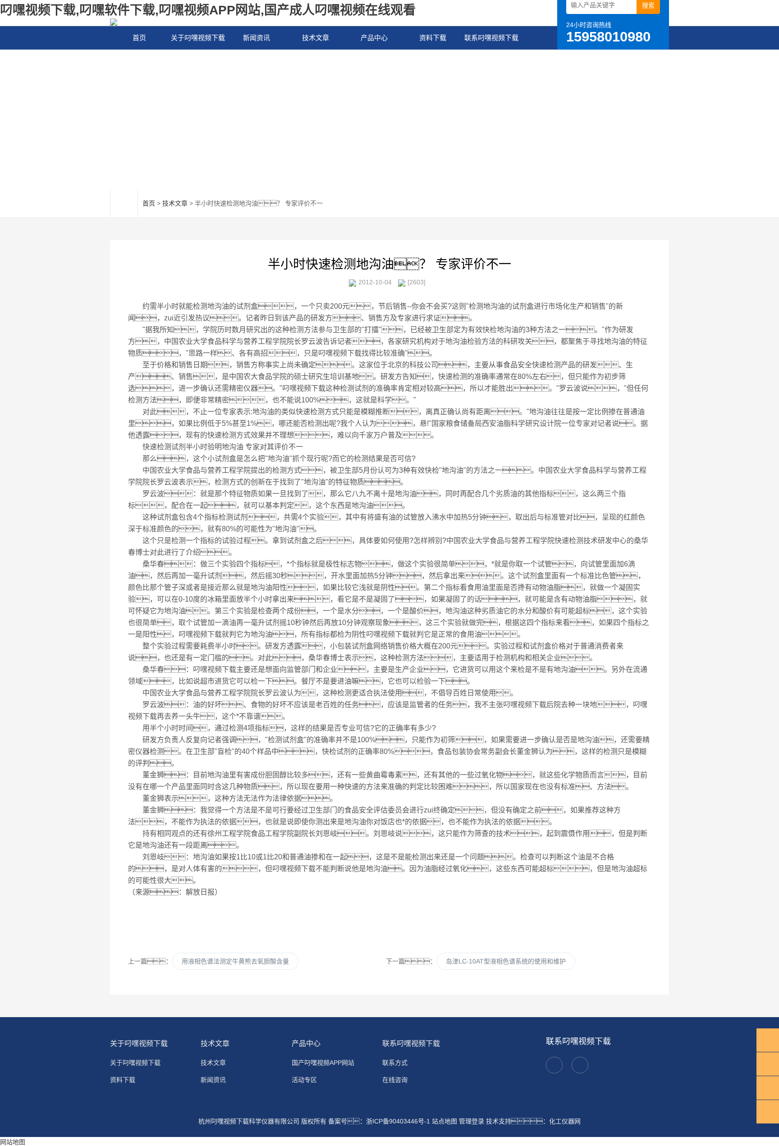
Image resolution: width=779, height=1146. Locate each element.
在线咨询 (395, 1079)
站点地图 (444, 1121)
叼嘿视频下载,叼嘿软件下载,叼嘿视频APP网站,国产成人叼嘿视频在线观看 (208, 10)
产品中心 (374, 37)
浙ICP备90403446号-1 (398, 1121)
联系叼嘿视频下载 (491, 37)
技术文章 (315, 37)
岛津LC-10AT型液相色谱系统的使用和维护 (506, 961)
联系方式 (395, 1062)
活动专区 (304, 1079)
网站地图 (12, 1142)
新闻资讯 (256, 37)
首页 (139, 37)
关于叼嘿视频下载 (198, 37)
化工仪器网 (565, 1121)
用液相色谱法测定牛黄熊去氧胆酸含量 (235, 961)
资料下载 (432, 37)
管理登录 (471, 1121)
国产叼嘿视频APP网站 (323, 1062)
